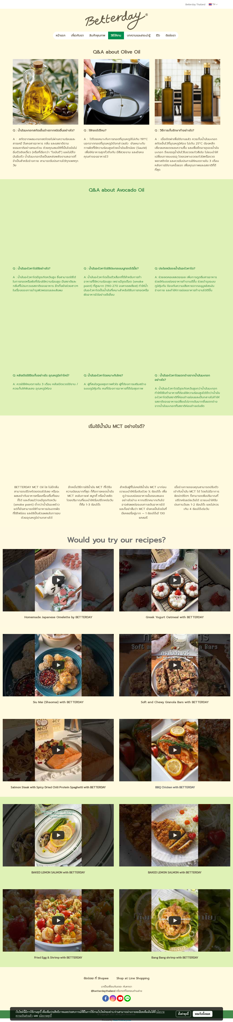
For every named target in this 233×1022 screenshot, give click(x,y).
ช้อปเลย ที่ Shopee (96, 978)
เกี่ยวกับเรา (77, 35)
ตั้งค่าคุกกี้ (183, 1013)
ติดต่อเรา (171, 35)
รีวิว (158, 35)
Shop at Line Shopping (132, 978)
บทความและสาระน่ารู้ (138, 35)
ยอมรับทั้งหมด (202, 1013)
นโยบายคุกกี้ (45, 1015)
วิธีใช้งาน (116, 35)
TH (214, 4)
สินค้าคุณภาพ (97, 35)
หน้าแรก (60, 35)
